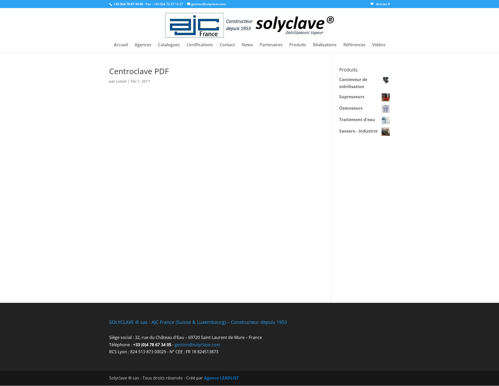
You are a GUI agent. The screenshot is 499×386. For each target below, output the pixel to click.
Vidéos (378, 45)
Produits (297, 45)
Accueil (121, 45)
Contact (227, 45)
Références (354, 45)
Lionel (121, 81)
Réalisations (325, 45)
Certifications (200, 45)
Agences (143, 45)
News (247, 45)
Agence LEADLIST (221, 378)
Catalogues (169, 45)
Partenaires (271, 45)
